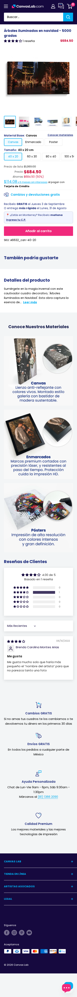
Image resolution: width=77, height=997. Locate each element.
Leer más (30, 302)
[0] (69, 6)
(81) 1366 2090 (48, 797)
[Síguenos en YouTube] (29, 932)
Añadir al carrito (38, 231)
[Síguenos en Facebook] (6, 932)
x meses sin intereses (25, 182)
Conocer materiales (60, 135)
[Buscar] (68, 17)
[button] (13, 41)
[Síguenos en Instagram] (14, 932)
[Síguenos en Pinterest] (21, 932)
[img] (16, 641)
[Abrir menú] (6, 6)
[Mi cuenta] (53, 6)
